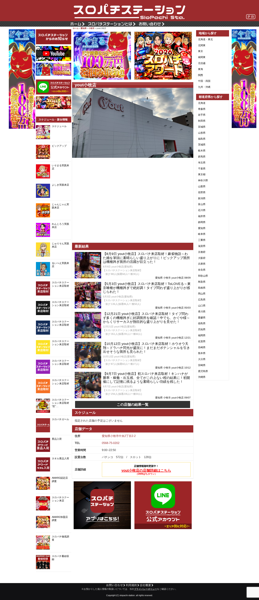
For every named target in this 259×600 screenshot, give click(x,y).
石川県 (201, 210)
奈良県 (201, 269)
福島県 (201, 138)
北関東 (201, 45)
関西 (200, 75)
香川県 (201, 311)
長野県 (201, 192)
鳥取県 (201, 281)
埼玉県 (201, 162)
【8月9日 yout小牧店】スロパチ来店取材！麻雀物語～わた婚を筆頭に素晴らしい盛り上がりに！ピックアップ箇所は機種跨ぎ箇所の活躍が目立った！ (146, 258)
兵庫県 (201, 263)
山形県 (201, 132)
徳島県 (201, 323)
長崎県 (201, 347)
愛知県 (84, 28)
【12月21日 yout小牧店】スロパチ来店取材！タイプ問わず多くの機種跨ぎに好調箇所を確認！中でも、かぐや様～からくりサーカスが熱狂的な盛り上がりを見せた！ (146, 318)
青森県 (201, 109)
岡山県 (201, 293)
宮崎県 (201, 365)
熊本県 (201, 353)
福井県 (201, 216)
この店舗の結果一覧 (133, 404)
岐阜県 (201, 234)
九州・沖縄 (204, 87)
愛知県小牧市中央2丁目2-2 (119, 435)
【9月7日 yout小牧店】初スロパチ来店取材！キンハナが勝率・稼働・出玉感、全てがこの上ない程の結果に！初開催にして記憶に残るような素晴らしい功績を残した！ (146, 378)
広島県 (201, 299)
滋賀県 (201, 246)
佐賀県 (201, 341)
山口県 (201, 305)
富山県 (201, 204)
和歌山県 (203, 275)
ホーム (76, 28)
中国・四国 (204, 81)
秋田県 (201, 120)
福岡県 (201, 335)
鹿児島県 (203, 371)
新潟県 (201, 198)
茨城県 (201, 144)
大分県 (201, 359)
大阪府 (201, 258)
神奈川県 (203, 180)
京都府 (201, 252)
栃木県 (201, 150)
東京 (200, 51)
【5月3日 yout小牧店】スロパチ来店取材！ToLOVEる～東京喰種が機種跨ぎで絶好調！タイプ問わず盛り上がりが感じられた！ (147, 288)
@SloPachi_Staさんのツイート (53, 577)
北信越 (201, 63)
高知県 (201, 329)
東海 (200, 69)
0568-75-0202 (110, 442)
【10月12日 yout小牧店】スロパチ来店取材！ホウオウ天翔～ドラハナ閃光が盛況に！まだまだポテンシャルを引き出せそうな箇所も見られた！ (146, 348)
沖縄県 (201, 377)
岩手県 (201, 114)
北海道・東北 (205, 39)
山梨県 (201, 186)
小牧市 (91, 28)
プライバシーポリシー (145, 589)
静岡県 (201, 222)
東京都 (201, 174)
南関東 (201, 57)
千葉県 (201, 168)
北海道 (201, 103)
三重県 (201, 240)
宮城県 (201, 126)
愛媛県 (201, 317)
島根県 (201, 287)
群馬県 (201, 156)
